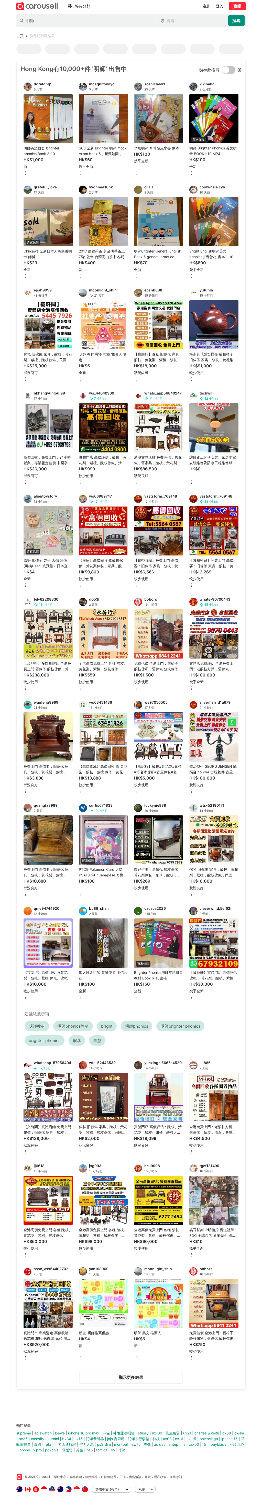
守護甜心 (237, 1444)
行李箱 (143, 1439)
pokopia (52, 1450)
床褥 (122, 1450)
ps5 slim (104, 1444)
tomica (101, 1450)
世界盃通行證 (65, 1444)
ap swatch (43, 1433)
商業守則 (176, 1477)
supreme (23, 1433)
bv (113, 1450)
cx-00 (194, 1444)
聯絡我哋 (76, 1477)
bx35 (23, 1439)
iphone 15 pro (30, 1450)
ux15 (78, 1439)
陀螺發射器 (95, 1439)
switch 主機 (141, 1444)
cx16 (179, 1439)
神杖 (156, 1439)
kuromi (53, 1439)
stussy (143, 1433)
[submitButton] (236, 20)
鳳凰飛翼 (173, 1433)
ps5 (89, 1450)
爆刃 (37, 1444)
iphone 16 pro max (83, 1433)
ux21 (187, 1433)
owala (239, 1433)
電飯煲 (67, 1450)
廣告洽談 (135, 1477)
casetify (37, 1439)
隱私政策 (160, 1477)
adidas (159, 1444)
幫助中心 (60, 1477)
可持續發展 (108, 1477)
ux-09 (157, 1433)
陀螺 (131, 1439)
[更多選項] (26, 173)
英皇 (79, 1450)
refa (48, 1444)
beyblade (218, 1444)
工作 (122, 1477)
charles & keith (206, 1433)
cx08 (226, 1433)
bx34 (66, 1439)
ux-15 (191, 1439)
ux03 (167, 1439)
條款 (148, 1477)
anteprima (177, 1444)
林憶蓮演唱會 (124, 1433)
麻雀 (106, 1433)
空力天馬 (86, 1444)
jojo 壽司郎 (116, 1439)
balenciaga (209, 1439)
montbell (121, 1444)
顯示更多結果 (131, 1377)
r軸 (204, 1444)
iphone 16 (229, 1439)
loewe (60, 1433)
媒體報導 (91, 1477)
